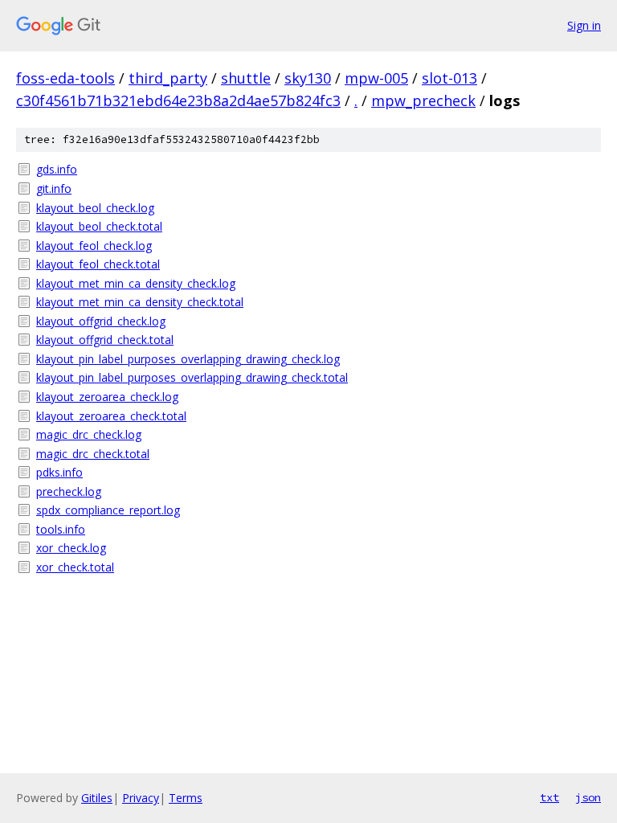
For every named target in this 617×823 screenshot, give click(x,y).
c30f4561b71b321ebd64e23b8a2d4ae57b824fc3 (178, 100)
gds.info (56, 169)
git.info (54, 188)
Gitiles (96, 797)
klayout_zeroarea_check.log (107, 396)
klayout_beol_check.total (99, 226)
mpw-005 (376, 78)
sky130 (307, 78)
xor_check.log (71, 547)
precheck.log (68, 491)
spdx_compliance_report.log (108, 510)
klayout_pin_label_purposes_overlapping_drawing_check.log (188, 358)
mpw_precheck (423, 100)
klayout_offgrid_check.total (105, 339)
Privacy (140, 797)
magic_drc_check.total (92, 453)
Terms (185, 797)
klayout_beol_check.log (95, 207)
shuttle (246, 78)
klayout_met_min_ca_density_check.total (139, 301)
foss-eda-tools (65, 78)
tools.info (60, 529)
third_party (168, 78)
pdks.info (59, 472)
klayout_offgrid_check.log (100, 321)
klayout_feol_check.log (94, 245)
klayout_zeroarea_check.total (111, 416)
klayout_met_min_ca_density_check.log (135, 283)
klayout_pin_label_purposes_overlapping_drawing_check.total (192, 377)
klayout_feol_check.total (98, 264)
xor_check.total (75, 567)
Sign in (584, 25)
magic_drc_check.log (88, 434)
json (588, 797)
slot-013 (449, 78)
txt (549, 797)
